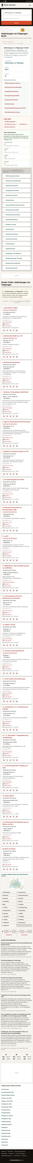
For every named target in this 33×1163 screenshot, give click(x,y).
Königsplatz (4, 1127)
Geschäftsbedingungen (6, 1155)
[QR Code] (16, 330)
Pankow (5, 907)
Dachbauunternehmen (11, 100)
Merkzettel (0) (29, 1)
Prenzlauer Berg (23, 907)
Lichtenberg (6, 901)
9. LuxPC (5, 536)
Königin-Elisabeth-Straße (8, 1095)
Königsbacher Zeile (6, 1104)
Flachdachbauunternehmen (13, 214)
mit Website (23, 124)
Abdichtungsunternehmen (12, 83)
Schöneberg (22, 910)
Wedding (21, 919)
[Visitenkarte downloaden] (10, 330)
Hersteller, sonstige (11, 224)
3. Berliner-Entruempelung (11, 362)
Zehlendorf (6, 925)
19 (5, 157)
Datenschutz (10, 1151)
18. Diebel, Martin (8, 796)
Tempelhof (6, 916)
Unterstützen (9, 935)
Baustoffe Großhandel (11, 268)
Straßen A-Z (11, 1153)
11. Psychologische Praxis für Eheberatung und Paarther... (12, 597)
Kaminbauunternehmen (12, 234)
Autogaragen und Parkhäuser (13, 253)
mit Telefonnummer (10, 124)
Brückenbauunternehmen (12, 112)
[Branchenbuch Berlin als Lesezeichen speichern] (18, 931)
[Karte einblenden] (3, 330)
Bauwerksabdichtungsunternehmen (15, 108)
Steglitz (21, 913)
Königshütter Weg (6, 1118)
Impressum (3, 1151)
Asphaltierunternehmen (12, 91)
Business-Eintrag (10, 127)
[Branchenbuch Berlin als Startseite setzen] (25, 931)
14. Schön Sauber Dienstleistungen (14, 679)
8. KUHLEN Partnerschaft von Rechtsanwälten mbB (12, 509)
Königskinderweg (6, 1121)
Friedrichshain (22, 892)
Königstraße (4, 1139)
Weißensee (6, 922)
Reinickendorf (7, 910)
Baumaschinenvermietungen (13, 87)
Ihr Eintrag (23, 1155)
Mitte (4, 904)
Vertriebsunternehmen (11, 239)
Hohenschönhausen (23, 895)
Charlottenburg (6, 892)
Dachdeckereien (9, 104)
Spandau (6, 913)
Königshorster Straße (7, 1115)
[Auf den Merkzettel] (7, 330)
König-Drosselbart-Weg (7, 1092)
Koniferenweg (5, 1089)
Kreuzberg (5, 898)
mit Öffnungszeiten (10, 121)
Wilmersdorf (22, 922)
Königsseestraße (5, 1130)
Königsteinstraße (5, 1133)
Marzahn (21, 901)
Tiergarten (21, 916)
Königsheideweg (5, 1110)
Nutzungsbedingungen (20, 1151)
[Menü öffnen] (30, 5)
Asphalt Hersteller (10, 248)
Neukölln (21, 904)
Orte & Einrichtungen (20, 1153)
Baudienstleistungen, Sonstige (14, 258)
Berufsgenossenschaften (12, 95)
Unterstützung (16, 1155)
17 (5, 150)
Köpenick (21, 898)
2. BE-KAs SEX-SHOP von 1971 (12, 336)
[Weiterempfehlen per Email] (13, 330)
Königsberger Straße (6, 1107)
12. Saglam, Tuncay (8, 625)
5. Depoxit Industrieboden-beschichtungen (16, 422)
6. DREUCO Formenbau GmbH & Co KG (15, 451)
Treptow (5, 919)
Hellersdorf (5, 895)
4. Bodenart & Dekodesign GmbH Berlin (15, 392)
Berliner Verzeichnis (8, 41)
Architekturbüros (10, 244)
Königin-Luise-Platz (6, 1098)
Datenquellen (24, 935)
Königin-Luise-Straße (7, 1101)
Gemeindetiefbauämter (12, 219)
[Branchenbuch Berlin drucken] (2, 931)
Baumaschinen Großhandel (13, 263)
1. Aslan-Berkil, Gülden (10, 308)
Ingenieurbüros (10, 229)
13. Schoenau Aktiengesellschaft (13, 651)
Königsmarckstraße (6, 1124)
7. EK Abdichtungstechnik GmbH (13, 479)
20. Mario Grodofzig (8, 849)
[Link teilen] (10, 931)
